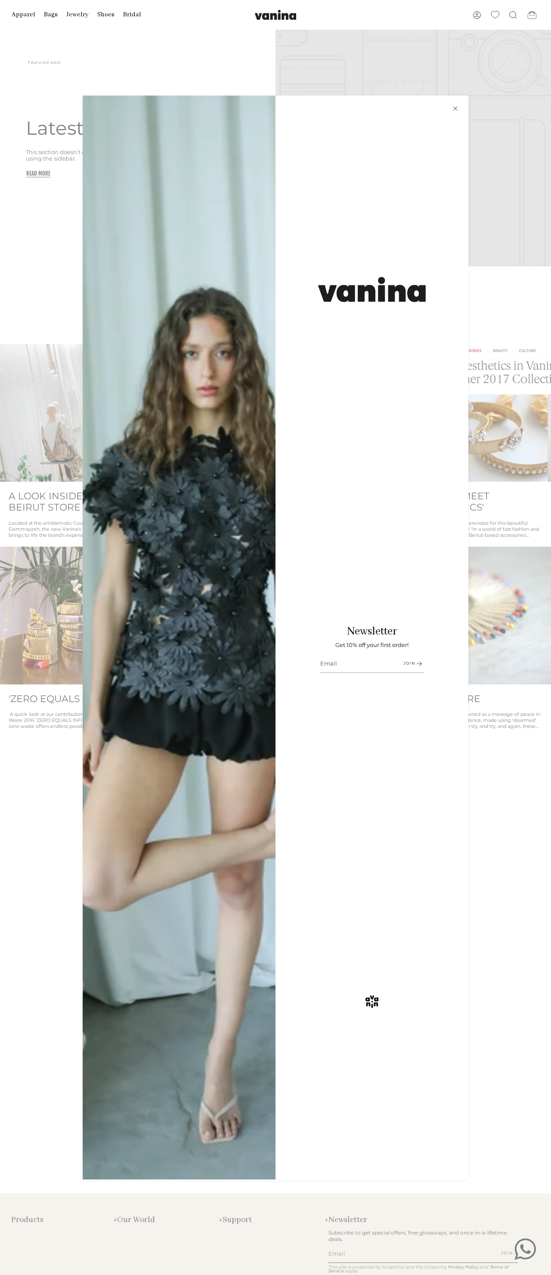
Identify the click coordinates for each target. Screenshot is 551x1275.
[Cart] (532, 15)
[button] (23, 15)
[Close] (455, 108)
